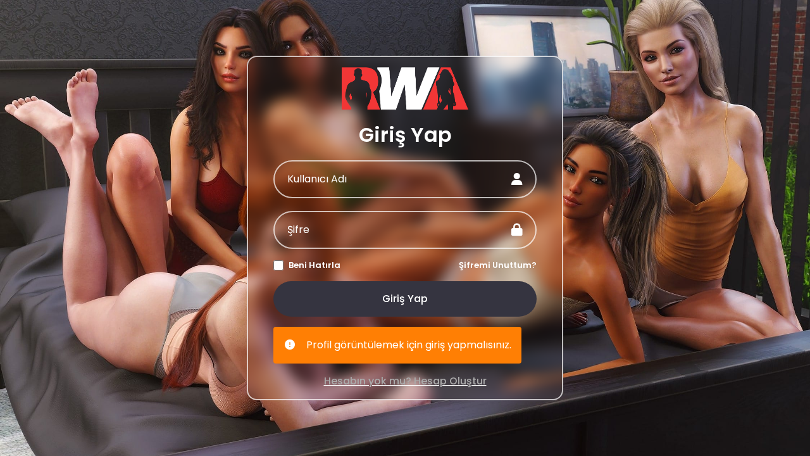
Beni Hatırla (314, 265)
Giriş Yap (405, 298)
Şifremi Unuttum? (498, 265)
